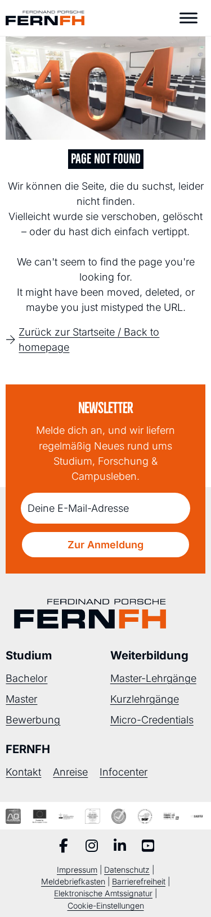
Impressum (77, 869)
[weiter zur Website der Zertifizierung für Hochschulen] (92, 816)
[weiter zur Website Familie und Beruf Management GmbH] (197, 816)
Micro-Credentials (152, 720)
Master (21, 699)
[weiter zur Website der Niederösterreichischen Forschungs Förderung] (171, 816)
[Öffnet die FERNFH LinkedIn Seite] (119, 847)
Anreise (70, 772)
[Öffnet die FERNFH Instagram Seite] (91, 847)
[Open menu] (188, 18)
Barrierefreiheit (138, 881)
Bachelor (26, 678)
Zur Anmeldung (105, 545)
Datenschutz (127, 869)
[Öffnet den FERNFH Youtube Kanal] (147, 847)
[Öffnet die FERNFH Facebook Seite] (63, 847)
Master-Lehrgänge (153, 678)
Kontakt (23, 772)
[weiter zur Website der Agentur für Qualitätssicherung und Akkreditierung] (13, 816)
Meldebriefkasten (73, 881)
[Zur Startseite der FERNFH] (45, 18)
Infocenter (123, 772)
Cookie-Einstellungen (106, 905)
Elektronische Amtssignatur (103, 893)
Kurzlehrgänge (144, 699)
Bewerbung (33, 720)
